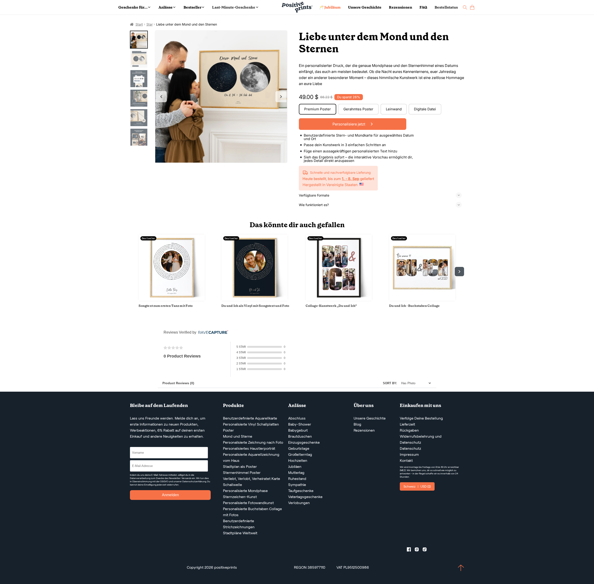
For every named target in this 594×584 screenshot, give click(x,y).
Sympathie (297, 485)
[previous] (134, 271)
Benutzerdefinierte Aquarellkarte (250, 418)
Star (149, 24)
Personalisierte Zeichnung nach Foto (253, 442)
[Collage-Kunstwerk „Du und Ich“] (339, 300)
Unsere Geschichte (364, 7)
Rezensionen (400, 7)
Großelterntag (300, 454)
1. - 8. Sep (350, 178)
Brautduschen (300, 436)
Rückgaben (409, 430)
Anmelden (170, 495)
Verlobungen (299, 503)
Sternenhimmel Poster (242, 473)
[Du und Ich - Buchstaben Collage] (422, 300)
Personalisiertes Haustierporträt (249, 448)
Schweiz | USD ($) (417, 486)
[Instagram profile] (419, 550)
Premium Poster (317, 109)
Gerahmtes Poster (358, 109)
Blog (357, 424)
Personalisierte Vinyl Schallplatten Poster (251, 427)
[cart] (472, 7)
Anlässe (165, 7)
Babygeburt (298, 430)
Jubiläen (294, 467)
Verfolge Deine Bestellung (421, 418)
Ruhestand (297, 479)
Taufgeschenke (300, 491)
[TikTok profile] (426, 550)
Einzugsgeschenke (304, 442)
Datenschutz (410, 448)
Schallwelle (232, 485)
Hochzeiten (297, 461)
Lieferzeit (407, 424)
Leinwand (394, 109)
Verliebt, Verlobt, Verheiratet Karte (251, 479)
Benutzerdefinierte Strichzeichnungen (239, 524)
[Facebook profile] (411, 550)
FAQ (423, 7)
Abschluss (297, 418)
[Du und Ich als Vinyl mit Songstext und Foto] (254, 300)
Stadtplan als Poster (240, 467)
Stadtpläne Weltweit (240, 533)
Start (139, 24)
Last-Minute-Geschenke (233, 7)
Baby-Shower (299, 424)
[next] (459, 271)
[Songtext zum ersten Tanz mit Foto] (172, 300)
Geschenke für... (133, 7)
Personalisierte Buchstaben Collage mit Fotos (252, 512)
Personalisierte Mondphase (245, 491)
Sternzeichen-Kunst (240, 497)
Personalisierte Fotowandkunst (248, 503)
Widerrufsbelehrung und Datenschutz (421, 439)
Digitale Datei (425, 109)
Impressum (409, 454)
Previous (161, 96)
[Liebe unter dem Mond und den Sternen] (221, 97)
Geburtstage (298, 448)
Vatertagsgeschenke (305, 497)
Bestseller (192, 7)
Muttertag (296, 473)
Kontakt (406, 461)
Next (281, 96)
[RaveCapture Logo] (212, 332)
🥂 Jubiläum (330, 7)
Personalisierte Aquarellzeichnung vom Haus (251, 458)
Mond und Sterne (237, 436)
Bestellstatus (446, 7)
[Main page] (297, 7)
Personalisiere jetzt (349, 124)
